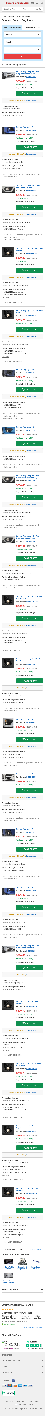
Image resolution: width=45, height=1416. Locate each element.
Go (22, 57)
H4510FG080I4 (31, 1069)
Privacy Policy (34, 1401)
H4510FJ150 (30, 664)
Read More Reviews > (35, 1327)
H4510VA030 (31, 722)
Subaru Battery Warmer (36, 1268)
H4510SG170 (31, 77)
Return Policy (21, 1401)
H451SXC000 (31, 777)
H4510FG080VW (32, 602)
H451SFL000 (30, 430)
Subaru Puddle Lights (9, 1268)
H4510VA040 (31, 373)
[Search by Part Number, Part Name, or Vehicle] (40, 9)
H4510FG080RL (32, 1131)
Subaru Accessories (14, 16)
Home (4, 16)
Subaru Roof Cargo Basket (22, 1268)
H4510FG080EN (32, 253)
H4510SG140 (31, 541)
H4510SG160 (31, 951)
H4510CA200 (31, 890)
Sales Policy (10, 1401)
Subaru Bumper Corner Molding (8, 1282)
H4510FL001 (30, 832)
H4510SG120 (31, 481)
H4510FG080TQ (32, 1193)
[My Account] (37, 2)
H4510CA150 (31, 130)
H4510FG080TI (31, 1006)
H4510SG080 (31, 190)
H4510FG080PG (32, 316)
